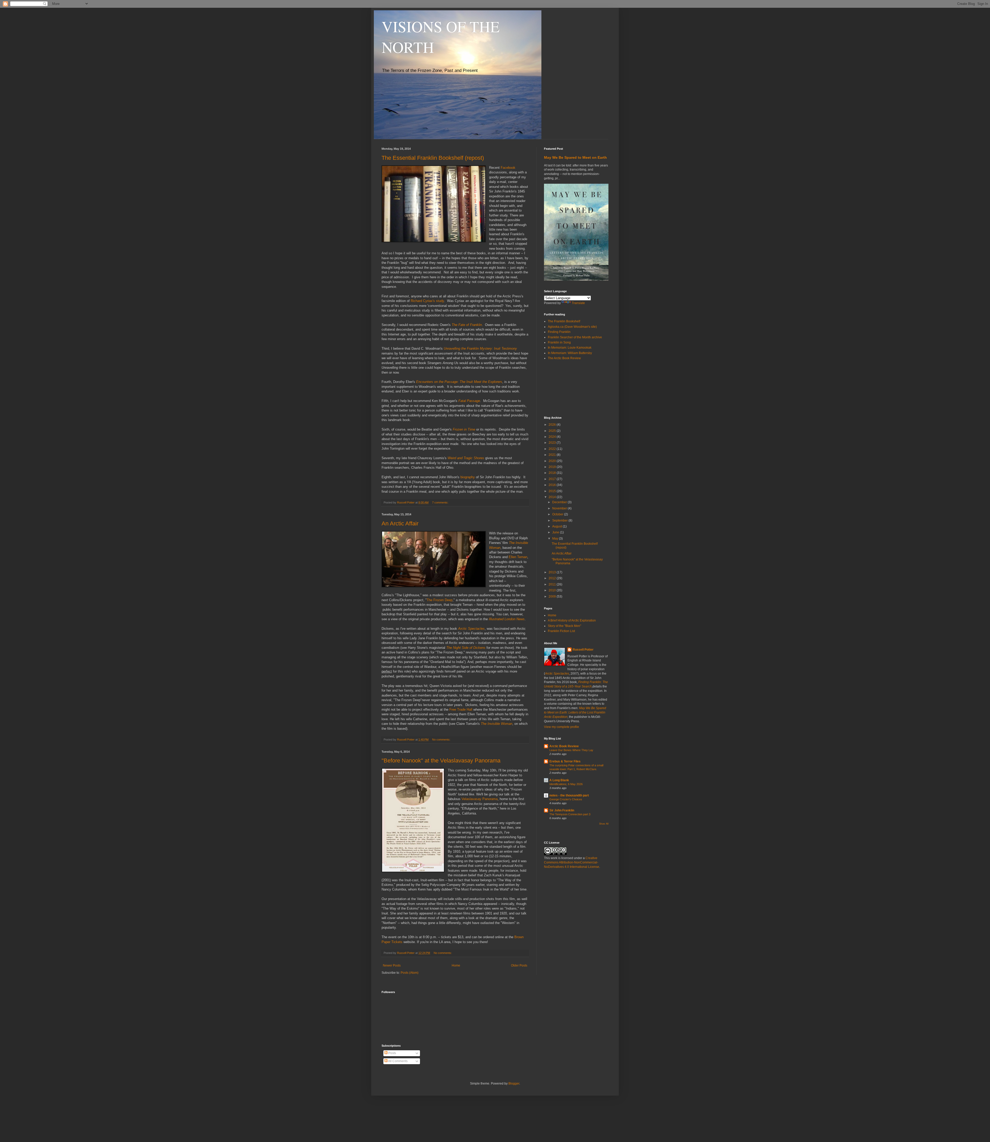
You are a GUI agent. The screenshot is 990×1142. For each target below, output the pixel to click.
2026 (553, 424)
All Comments (397, 1061)
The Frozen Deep (439, 600)
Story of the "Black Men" (564, 626)
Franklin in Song (559, 342)
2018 (553, 473)
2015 (553, 491)
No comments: (441, 739)
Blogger (513, 1083)
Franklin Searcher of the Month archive (575, 337)
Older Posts (519, 965)
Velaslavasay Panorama (479, 799)
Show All (603, 823)
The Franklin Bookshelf (564, 321)
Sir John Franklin (561, 810)
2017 (553, 479)
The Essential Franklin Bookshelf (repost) (433, 158)
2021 (553, 455)
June (556, 532)
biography (467, 477)
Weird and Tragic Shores (466, 458)
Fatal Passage (469, 401)
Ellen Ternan (518, 557)
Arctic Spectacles (471, 629)
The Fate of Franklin (467, 325)
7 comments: (440, 502)
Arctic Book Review (564, 746)
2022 (553, 449)
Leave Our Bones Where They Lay (571, 750)
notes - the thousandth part (569, 795)
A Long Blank (559, 780)
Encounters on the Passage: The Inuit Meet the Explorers (459, 382)
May (555, 538)
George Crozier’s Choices (565, 799)
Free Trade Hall (460, 709)
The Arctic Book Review (564, 358)
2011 (553, 584)
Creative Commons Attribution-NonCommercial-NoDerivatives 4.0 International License (571, 862)
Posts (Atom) (409, 973)
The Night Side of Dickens (465, 648)
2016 (553, 485)
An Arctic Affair (400, 523)
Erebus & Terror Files (565, 761)
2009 (553, 596)
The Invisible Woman (496, 724)
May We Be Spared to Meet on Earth (575, 157)
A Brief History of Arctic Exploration (572, 620)
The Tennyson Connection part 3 (569, 814)
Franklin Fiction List (561, 631)
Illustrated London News (507, 619)
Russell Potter (583, 649)
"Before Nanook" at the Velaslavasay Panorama (441, 760)
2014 (553, 497)
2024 (553, 437)
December (560, 502)
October (558, 514)
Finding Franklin (559, 332)
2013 (553, 572)
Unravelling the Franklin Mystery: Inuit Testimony (480, 348)
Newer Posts (392, 965)
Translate (578, 303)
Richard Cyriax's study (427, 301)
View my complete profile (561, 727)
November (560, 508)
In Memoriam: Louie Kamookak (569, 347)
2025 (553, 431)
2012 (553, 578)
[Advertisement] (567, 388)
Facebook (508, 168)
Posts (391, 1053)
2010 (553, 590)
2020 (553, 461)
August (557, 526)
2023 (553, 442)
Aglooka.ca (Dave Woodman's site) (572, 327)
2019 (553, 467)
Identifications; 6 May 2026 (566, 784)
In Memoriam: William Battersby (570, 353)
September (560, 520)
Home (456, 965)
